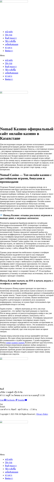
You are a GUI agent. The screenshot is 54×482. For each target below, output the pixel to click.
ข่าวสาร (8, 48)
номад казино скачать (15, 343)
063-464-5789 (9, 404)
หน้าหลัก (9, 32)
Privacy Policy (42, 414)
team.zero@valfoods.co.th (15, 407)
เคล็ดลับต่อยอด (11, 44)
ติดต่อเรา (9, 51)
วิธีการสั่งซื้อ (10, 41)
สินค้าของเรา (11, 38)
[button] (27, 55)
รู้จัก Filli (8, 35)
